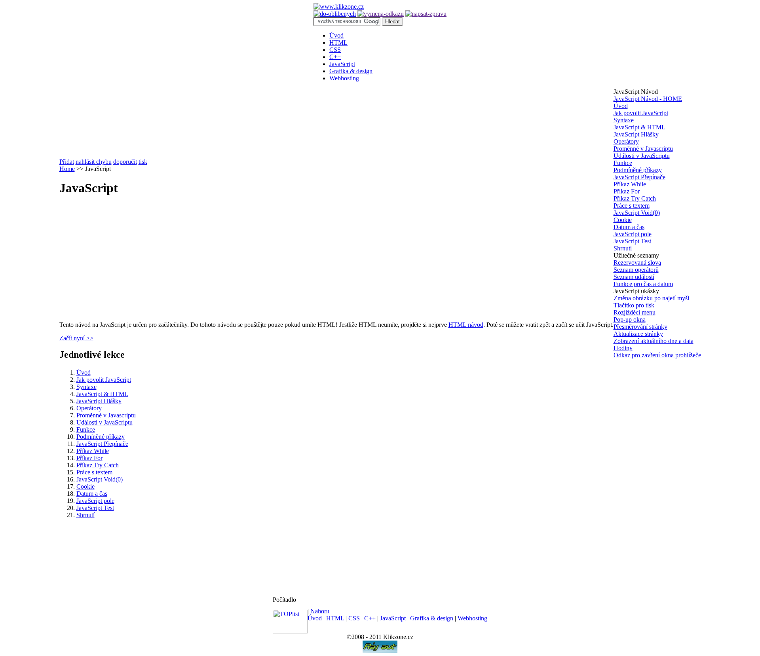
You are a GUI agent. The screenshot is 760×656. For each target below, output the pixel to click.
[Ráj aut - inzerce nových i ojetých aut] (380, 650)
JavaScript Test (95, 507)
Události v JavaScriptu (104, 422)
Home (67, 168)
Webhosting (344, 78)
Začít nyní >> (76, 338)
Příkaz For (89, 458)
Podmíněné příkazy (100, 436)
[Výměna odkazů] (380, 13)
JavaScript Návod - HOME (648, 98)
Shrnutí (85, 515)
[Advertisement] (125, 259)
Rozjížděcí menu (635, 312)
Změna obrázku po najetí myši (651, 298)
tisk (143, 161)
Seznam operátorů (636, 269)
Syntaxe (86, 386)
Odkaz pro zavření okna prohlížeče (657, 355)
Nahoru (319, 611)
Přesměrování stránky (640, 326)
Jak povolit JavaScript (103, 379)
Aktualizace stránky (638, 333)
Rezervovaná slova (637, 262)
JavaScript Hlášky (99, 401)
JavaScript (342, 64)
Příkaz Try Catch (97, 465)
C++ (335, 56)
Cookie (85, 486)
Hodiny (623, 348)
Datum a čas (91, 493)
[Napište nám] (425, 13)
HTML (338, 42)
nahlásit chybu (94, 161)
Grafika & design (350, 71)
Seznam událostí (634, 276)
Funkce (85, 429)
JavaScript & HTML (102, 394)
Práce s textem (94, 472)
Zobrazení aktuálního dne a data (654, 340)
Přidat (66, 161)
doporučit (125, 161)
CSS (335, 49)
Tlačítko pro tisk (634, 305)
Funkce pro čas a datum (643, 284)
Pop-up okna (630, 319)
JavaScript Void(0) (99, 479)
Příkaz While (92, 450)
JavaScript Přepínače (102, 443)
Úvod (336, 35)
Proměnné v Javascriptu (106, 415)
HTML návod (465, 324)
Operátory (89, 408)
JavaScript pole (95, 500)
